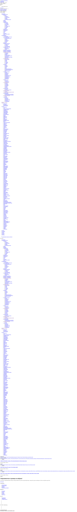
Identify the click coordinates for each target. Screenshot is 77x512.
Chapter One (5, 124)
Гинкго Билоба (7, 59)
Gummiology (5, 373)
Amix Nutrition (5, 111)
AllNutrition (5, 110)
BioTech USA (5, 344)
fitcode (4, 139)
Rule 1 (4, 204)
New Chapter (5, 180)
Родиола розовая (7, 100)
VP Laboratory (5, 225)
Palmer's (5, 191)
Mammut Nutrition (6, 161)
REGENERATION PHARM (7, 202)
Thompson (5, 218)
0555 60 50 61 (2, 1)
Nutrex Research (6, 185)
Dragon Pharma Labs (6, 133)
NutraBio (5, 410)
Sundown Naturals (6, 211)
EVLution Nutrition (6, 137)
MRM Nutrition (6, 166)
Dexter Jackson (5, 129)
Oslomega (5, 190)
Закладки (3, 486)
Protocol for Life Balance (7, 195)
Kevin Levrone (5, 381)
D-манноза (6, 92)
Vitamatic (5, 224)
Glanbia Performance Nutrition (7, 146)
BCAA (4, 34)
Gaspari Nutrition (6, 143)
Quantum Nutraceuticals (7, 198)
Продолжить (2, 481)
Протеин (5, 15)
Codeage (5, 126)
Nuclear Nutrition (6, 183)
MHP (4, 165)
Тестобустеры (5, 30)
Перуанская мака (7, 46)
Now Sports (5, 182)
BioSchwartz (5, 117)
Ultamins (5, 220)
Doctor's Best (5, 130)
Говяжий (6, 18)
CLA (4, 32)
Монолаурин (7, 56)
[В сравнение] (1, 459)
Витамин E (6, 299)
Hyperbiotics (5, 151)
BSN (4, 121)
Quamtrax (5, 423)
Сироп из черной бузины (8, 55)
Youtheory (5, 452)
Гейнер (4, 20)
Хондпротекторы (6, 88)
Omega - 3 (6, 39)
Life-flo (4, 160)
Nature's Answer (6, 174)
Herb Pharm (5, 148)
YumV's (5, 227)
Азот (4, 257)
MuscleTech (5, 169)
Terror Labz (5, 216)
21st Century (5, 107)
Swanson (5, 439)
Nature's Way (5, 177)
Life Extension (5, 159)
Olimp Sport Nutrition (6, 188)
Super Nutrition (5, 212)
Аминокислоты (6, 22)
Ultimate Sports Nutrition (7, 221)
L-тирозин (6, 26)
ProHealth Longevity (6, 194)
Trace (4, 219)
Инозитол (6, 47)
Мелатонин (5, 42)
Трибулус (6, 270)
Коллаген (6, 41)
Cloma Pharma (5, 125)
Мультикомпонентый (8, 19)
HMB (6, 28)
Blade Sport (5, 119)
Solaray (4, 208)
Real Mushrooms (6, 201)
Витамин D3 (7, 40)
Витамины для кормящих (7, 51)
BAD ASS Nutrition (6, 114)
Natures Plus (5, 178)
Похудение (5, 104)
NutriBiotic (5, 186)
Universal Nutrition (6, 222)
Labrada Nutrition (6, 158)
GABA (6, 63)
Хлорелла (6, 86)
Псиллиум (6, 87)
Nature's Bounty (6, 175)
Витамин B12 (7, 78)
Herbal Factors (5, 149)
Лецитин (6, 83)
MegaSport (5, 164)
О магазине (3, 231)
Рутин (6, 96)
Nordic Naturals (6, 181)
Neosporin (5, 179)
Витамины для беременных (7, 50)
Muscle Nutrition (6, 167)
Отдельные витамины (7, 71)
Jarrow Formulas (6, 154)
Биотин (6, 72)
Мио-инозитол (7, 48)
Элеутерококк (7, 101)
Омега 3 (5, 79)
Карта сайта (3, 494)
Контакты (3, 234)
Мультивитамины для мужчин (9, 94)
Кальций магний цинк (8, 68)
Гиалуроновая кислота (8, 38)
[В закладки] (0, 459)
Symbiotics (5, 214)
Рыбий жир (6, 80)
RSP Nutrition (5, 203)
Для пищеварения (6, 82)
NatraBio (5, 171)
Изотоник (5, 33)
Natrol (4, 172)
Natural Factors (5, 173)
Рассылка (3, 487)
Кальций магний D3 (8, 70)
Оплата (3, 232)
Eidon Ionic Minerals (6, 135)
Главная (3, 230)
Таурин (6, 25)
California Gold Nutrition (7, 122)
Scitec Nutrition (5, 206)
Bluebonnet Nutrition (6, 120)
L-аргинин (6, 45)
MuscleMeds (5, 168)
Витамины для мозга (6, 58)
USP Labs (5, 223)
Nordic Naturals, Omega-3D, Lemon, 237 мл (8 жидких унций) (9, 467)
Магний (6, 66)
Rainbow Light (5, 200)
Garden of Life (5, 142)
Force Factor (5, 140)
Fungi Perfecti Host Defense (7, 141)
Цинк (6, 67)
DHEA (6, 49)
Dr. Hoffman (5, 131)
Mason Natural (5, 162)
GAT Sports (5, 144)
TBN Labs (5, 215)
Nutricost (5, 187)
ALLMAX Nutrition (6, 109)
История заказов (4, 485)
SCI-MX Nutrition (6, 431)
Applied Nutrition (6, 112)
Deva (4, 128)
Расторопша (6, 85)
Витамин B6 (7, 77)
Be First (5, 115)
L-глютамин (6, 249)
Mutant (4, 170)
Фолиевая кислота (7, 76)
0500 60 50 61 (4, 498)
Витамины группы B (8, 75)
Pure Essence (5, 196)
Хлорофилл (6, 53)
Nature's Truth (5, 402)
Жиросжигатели (6, 29)
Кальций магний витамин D (9, 69)
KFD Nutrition (5, 156)
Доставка (3, 491)
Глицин (6, 61)
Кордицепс (6, 98)
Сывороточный (7, 17)
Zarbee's (5, 228)
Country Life (5, 127)
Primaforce (5, 193)
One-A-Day (5, 189)
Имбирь (6, 54)
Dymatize (5, 134)
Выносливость (6, 105)
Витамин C (6, 74)
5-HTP (6, 286)
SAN (4, 205)
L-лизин (6, 27)
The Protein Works (6, 217)
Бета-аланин (7, 24)
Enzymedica (5, 136)
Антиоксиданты (6, 36)
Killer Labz (5, 157)
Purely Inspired (5, 197)
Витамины (5, 21)
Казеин (6, 241)
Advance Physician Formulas (7, 108)
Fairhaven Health (6, 138)
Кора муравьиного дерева (8, 57)
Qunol (4, 199)
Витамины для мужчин (7, 43)
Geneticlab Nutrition (6, 145)
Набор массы (5, 103)
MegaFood (5, 163)
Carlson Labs (5, 123)
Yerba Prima (5, 226)
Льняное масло (7, 307)
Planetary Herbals (6, 192)
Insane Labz (5, 153)
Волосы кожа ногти (6, 37)
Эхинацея (6, 278)
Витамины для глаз (6, 90)
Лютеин (6, 91)
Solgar (4, 209)
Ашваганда (6, 97)
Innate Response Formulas (7, 152)
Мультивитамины (6, 93)
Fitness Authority (6, 365)
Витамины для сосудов (7, 95)
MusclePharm (5, 394)
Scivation (5, 207)
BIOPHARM (5, 116)
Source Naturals (6, 210)
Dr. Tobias (5, 132)
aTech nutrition (5, 113)
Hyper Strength (5, 150)
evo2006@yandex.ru (4, 499)
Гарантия (3, 233)
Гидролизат (6, 16)
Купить (1, 470)
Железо (6, 65)
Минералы (5, 64)
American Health (6, 336)
